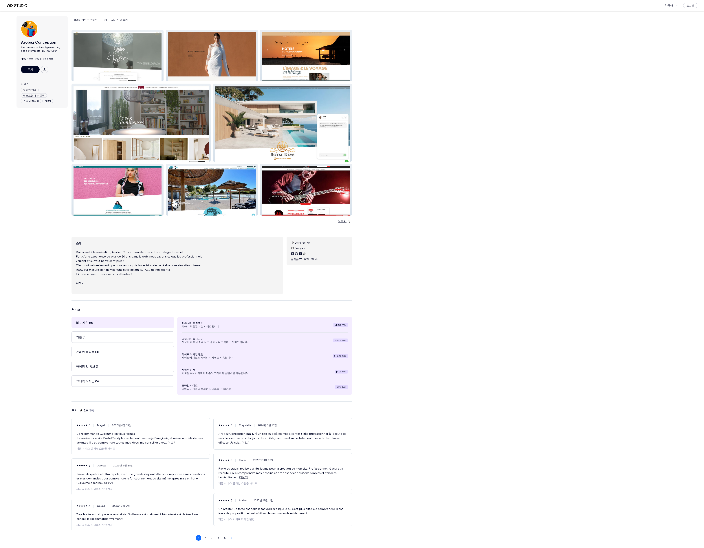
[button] (118, 55)
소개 (104, 20)
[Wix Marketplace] (17, 5)
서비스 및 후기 (119, 20)
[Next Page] (231, 538)
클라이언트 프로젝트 (85, 20)
